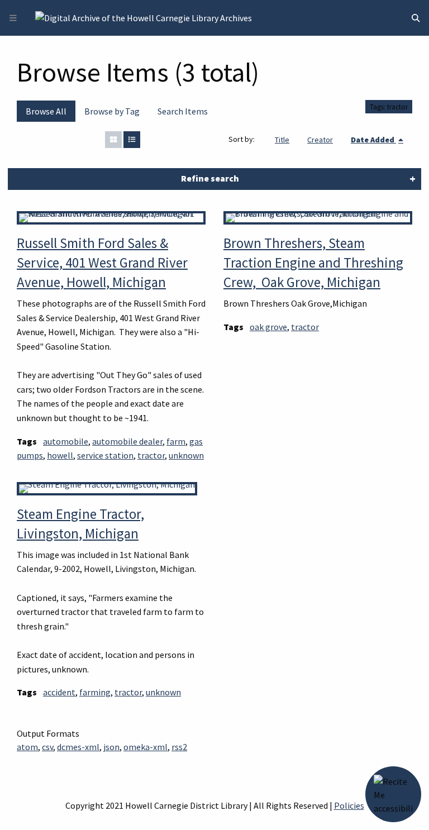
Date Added (373, 140)
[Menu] (13, 18)
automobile (65, 441)
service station (105, 455)
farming (95, 692)
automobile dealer (127, 441)
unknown (186, 455)
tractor (151, 455)
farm (175, 441)
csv (47, 746)
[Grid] (113, 139)
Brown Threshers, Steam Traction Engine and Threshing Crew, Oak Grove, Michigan (313, 262)
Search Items (183, 111)
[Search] (415, 18)
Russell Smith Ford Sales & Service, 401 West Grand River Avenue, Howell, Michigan (102, 262)
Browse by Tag (112, 111)
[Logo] (143, 16)
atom (27, 746)
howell (60, 455)
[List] (131, 139)
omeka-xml (145, 746)
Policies (349, 805)
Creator (320, 140)
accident (59, 692)
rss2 (179, 746)
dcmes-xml (78, 746)
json (111, 746)
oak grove (268, 326)
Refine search (210, 178)
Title (282, 140)
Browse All (46, 111)
